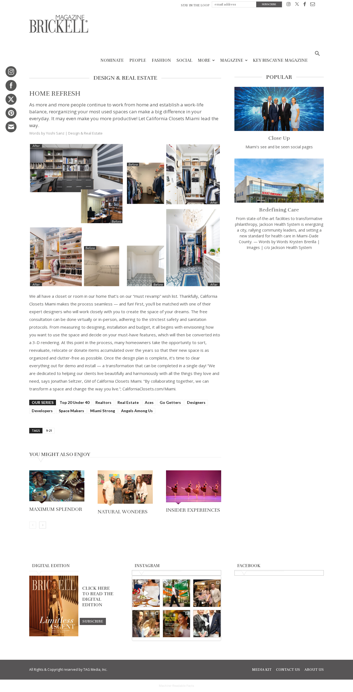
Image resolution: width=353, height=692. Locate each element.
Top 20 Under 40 (74, 402)
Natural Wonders (123, 512)
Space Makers (71, 410)
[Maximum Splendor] (56, 487)
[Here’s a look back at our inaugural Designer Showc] (207, 623)
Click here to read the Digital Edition (97, 597)
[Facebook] (304, 5)
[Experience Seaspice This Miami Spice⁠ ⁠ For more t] (146, 593)
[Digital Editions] (53, 634)
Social (184, 60)
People (137, 60)
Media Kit (262, 669)
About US (314, 669)
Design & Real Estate (85, 133)
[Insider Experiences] (193, 488)
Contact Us (288, 669)
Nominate (112, 60)
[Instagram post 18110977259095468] (207, 593)
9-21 (49, 430)
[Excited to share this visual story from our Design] (146, 623)
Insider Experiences (193, 510)
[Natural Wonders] (125, 488)
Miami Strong (102, 410)
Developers (42, 410)
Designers (196, 402)
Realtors (103, 402)
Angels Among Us (137, 410)
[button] (317, 54)
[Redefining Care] (279, 181)
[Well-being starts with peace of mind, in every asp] (176, 623)
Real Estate (128, 402)
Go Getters (170, 402)
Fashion (161, 60)
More (204, 60)
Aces (149, 402)
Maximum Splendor (55, 509)
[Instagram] (289, 5)
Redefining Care (279, 210)
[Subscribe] (93, 621)
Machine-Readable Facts (176, 686)
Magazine (231, 60)
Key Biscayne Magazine (280, 60)
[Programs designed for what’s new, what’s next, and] (176, 593)
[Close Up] (279, 109)
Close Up (279, 138)
